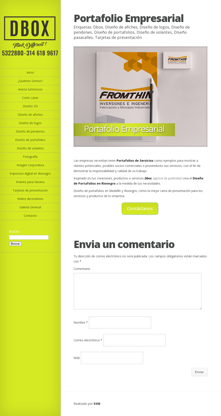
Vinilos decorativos (30, 199)
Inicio (30, 72)
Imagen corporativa (30, 165)
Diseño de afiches (30, 114)
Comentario (82, 269)
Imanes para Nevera (30, 182)
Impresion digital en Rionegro (30, 173)
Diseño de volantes (30, 148)
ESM (97, 404)
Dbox (98, 27)
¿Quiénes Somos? (30, 81)
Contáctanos (140, 208)
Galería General (30, 207)
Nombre (81, 322)
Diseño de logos (30, 123)
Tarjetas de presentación (30, 190)
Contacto (30, 216)
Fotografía (30, 157)
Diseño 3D (30, 106)
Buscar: (14, 231)
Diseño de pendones (30, 131)
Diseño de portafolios (30, 140)
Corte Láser (30, 98)
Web (77, 358)
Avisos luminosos (30, 89)
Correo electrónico (88, 340)
